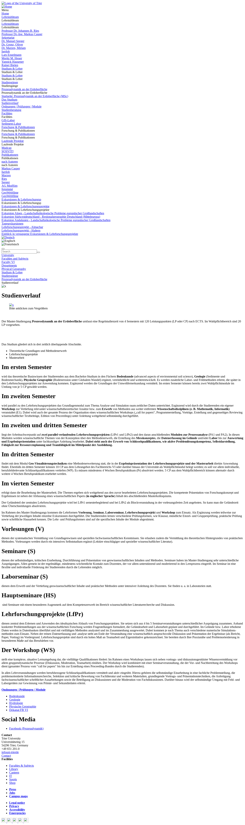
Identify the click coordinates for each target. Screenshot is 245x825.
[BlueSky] (10, 821)
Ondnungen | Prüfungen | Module (24, 689)
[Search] (38, 252)
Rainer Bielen (10, 65)
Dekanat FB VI (18, 710)
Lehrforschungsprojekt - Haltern (21, 230)
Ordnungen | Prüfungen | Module (22, 106)
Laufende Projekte (13, 141)
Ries (4, 178)
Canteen (14, 772)
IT (10, 776)
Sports (13, 779)
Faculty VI (8, 262)
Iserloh (6, 51)
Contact (6, 755)
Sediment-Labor (11, 123)
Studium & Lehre (12, 68)
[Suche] (3, 248)
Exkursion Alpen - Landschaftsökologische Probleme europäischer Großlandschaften (53, 213)
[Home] (7, 6)
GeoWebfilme (10, 192)
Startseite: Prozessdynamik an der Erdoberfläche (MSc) (35, 96)
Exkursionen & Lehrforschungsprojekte (25, 206)
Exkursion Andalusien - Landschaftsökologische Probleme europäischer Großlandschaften (56, 220)
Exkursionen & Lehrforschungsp (21, 199)
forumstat (7, 189)
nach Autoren (10, 161)
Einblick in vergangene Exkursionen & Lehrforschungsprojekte (40, 234)
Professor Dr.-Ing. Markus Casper (22, 34)
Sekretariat (8, 37)
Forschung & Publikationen (18, 127)
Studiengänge (10, 82)
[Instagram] (21, 821)
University (8, 255)
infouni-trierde (10, 752)
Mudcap (6, 147)
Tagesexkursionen (12, 223)
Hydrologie (16, 703)
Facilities (7, 113)
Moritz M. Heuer (12, 58)
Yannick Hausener (13, 61)
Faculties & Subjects (21, 765)
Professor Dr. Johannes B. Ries (20, 30)
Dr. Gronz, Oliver (12, 44)
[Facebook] (4, 821)
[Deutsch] (8, 237)
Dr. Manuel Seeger (13, 41)
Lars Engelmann (11, 54)
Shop (12, 782)
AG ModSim (9, 185)
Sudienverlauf (10, 103)
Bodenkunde (17, 696)
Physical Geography (14, 269)
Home (5, 13)
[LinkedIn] (26, 821)
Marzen (6, 175)
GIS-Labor (8, 120)
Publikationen (10, 154)
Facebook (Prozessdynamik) (26, 728)
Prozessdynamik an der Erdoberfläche (24, 89)
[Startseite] (22, 3)
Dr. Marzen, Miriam (14, 48)
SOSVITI (7, 151)
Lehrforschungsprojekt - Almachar (22, 227)
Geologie (14, 699)
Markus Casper (11, 168)
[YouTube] (15, 821)
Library (13, 769)
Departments (9, 265)
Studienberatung (11, 110)
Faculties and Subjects (15, 258)
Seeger (6, 182)
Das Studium (9, 99)
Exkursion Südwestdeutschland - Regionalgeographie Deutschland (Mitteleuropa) (51, 216)
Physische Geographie (22, 706)
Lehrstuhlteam (10, 17)
